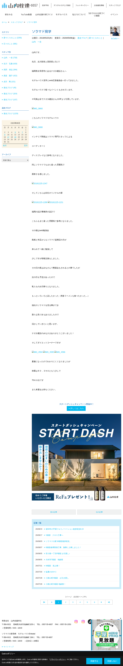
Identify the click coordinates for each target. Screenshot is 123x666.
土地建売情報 (99, 5)
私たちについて (79, 14)
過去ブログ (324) (10, 94)
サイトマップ (9, 647)
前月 (5, 145)
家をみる (9, 14)
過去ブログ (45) (10, 88)
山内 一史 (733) (10, 58)
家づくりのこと (95, 38)
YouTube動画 (26, 14)
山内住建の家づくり (44, 14)
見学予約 (45, 5)
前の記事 (53, 512)
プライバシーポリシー (58, 659)
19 (15, 137)
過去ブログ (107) (10, 100)
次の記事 (99, 512)
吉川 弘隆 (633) (10, 64)
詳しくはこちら (77, 408)
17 (8, 137)
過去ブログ (82, 38)
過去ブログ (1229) (11, 113)
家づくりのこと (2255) (13, 38)
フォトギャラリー (82, 5)
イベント (114, 14)
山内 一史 (36, 42)
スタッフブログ (115, 5)
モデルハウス (61, 14)
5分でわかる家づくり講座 (97, 14)
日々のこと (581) (10, 44)
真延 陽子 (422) (10, 76)
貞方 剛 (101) (9, 82)
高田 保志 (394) (10, 70)
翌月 (26, 145)
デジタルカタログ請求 (62, 5)
